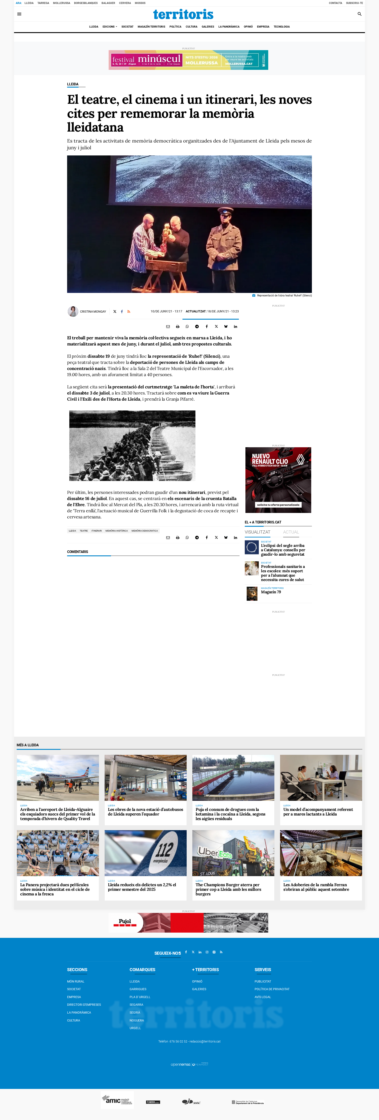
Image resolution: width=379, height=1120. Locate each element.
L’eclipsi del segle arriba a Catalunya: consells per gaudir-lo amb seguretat (283, 550)
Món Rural (75, 981)
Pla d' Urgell (140, 997)
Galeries (199, 989)
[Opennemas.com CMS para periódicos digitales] (189, 1064)
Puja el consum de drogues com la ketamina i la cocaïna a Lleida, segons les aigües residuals (230, 814)
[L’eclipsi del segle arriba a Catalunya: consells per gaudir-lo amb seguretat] (252, 547)
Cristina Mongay (93, 311)
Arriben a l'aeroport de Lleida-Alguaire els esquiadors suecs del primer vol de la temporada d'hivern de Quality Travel (57, 814)
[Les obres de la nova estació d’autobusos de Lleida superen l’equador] (146, 778)
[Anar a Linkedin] (200, 952)
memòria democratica (145, 531)
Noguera (137, 1020)
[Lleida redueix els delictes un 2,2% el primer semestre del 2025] (146, 853)
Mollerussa (61, 3)
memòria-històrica (116, 531)
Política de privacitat (272, 989)
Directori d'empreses (84, 1004)
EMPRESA (74, 997)
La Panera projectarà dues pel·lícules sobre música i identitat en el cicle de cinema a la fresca (54, 889)
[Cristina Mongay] (73, 311)
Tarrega (43, 3)
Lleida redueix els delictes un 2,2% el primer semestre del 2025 (142, 887)
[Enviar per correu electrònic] (168, 326)
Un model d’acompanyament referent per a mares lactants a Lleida (318, 812)
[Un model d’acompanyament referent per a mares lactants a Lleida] (321, 778)
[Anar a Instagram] (207, 952)
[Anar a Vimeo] (214, 952)
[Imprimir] (178, 326)
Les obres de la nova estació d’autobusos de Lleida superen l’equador (145, 812)
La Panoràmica (79, 1012)
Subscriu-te (354, 3)
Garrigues (138, 989)
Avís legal (263, 997)
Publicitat (263, 981)
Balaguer (108, 3)
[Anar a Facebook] (186, 952)
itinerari (96, 531)
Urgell (135, 1028)
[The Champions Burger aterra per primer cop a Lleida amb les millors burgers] (233, 853)
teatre (84, 531)
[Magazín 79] (252, 594)
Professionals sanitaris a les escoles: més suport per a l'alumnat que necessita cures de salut (283, 573)
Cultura (73, 1020)
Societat (74, 989)
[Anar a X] (193, 952)
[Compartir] (187, 326)
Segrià (135, 1012)
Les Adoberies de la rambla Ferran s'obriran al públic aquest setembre (316, 887)
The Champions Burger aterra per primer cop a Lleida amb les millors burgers (228, 889)
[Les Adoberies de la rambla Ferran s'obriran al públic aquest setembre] (321, 853)
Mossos (140, 3)
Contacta (335, 3)
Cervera (125, 3)
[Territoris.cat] (183, 14)
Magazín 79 (271, 591)
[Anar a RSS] (221, 952)
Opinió (197, 981)
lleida (72, 531)
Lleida (29, 3)
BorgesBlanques (86, 3)
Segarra (136, 1004)
